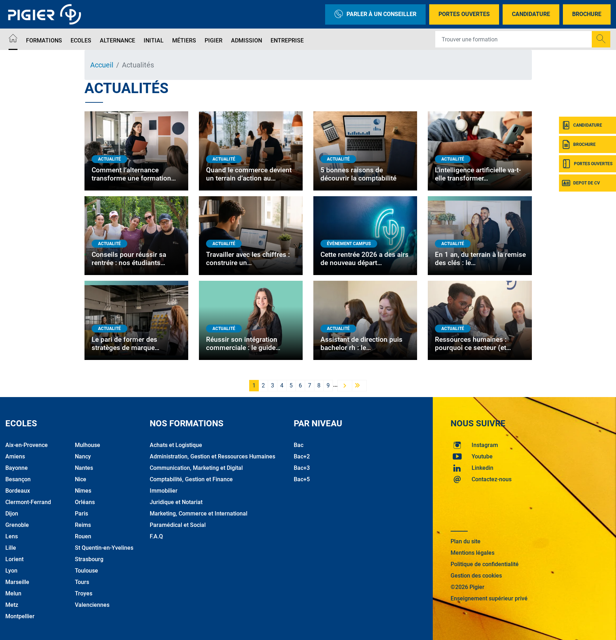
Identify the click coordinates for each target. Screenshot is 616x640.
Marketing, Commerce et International (198, 513)
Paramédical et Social (178, 525)
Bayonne (16, 467)
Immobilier (164, 490)
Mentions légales (472, 552)
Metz (11, 604)
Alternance (117, 40)
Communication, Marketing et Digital (196, 467)
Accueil (101, 65)
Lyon (11, 570)
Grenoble (17, 525)
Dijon (11, 513)
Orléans (85, 502)
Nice (80, 479)
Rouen (83, 536)
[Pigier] (46, 14)
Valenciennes (92, 604)
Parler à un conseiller (381, 14)
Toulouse (86, 570)
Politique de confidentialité (485, 564)
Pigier (213, 40)
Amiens (15, 456)
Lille (10, 547)
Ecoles (81, 40)
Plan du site (466, 541)
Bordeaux (17, 490)
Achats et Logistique (176, 445)
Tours (82, 582)
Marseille (17, 582)
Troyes (83, 593)
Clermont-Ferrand (28, 502)
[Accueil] (13, 39)
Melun (13, 593)
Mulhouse (87, 445)
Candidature (531, 14)
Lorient (14, 559)
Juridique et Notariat (176, 502)
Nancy (83, 456)
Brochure (586, 14)
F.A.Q (156, 536)
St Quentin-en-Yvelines (104, 547)
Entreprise (287, 40)
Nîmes (83, 490)
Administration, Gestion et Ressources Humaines (212, 456)
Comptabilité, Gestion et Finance (191, 479)
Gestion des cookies (476, 575)
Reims (83, 525)
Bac (298, 445)
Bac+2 (302, 456)
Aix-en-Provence (26, 445)
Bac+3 (302, 467)
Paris (81, 513)
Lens (11, 536)
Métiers (184, 40)
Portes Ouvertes (464, 14)
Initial (154, 40)
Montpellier (20, 616)
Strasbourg (89, 559)
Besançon (18, 479)
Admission (246, 40)
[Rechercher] (601, 39)
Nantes (84, 467)
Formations (44, 40)
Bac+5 (302, 479)
